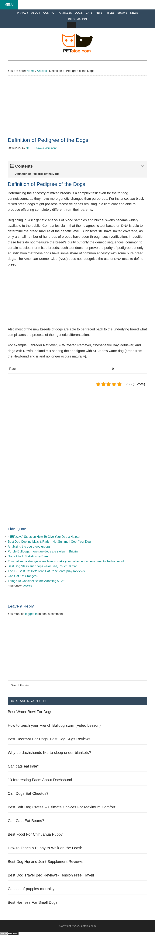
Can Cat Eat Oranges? (23, 576)
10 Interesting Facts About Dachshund (40, 780)
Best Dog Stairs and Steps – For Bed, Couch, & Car (42, 566)
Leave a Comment (45, 147)
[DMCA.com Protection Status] (9, 934)
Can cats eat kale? (23, 766)
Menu (9, 4)
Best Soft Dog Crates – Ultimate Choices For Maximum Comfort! (62, 807)
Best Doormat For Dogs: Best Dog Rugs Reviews (49, 739)
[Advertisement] (77, 109)
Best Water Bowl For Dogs (30, 712)
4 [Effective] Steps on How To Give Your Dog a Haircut (44, 536)
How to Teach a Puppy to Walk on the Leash (45, 848)
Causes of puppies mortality (31, 889)
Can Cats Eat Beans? (26, 821)
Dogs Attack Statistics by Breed (29, 556)
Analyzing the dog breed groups (29, 546)
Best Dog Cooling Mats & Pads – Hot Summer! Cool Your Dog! (49, 541)
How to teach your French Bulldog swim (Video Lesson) (54, 725)
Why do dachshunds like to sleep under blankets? (49, 753)
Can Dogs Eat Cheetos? (28, 793)
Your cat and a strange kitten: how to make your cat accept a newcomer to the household (67, 561)
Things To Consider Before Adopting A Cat (36, 581)
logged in (31, 613)
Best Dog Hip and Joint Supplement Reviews (45, 861)
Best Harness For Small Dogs (32, 902)
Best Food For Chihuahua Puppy (35, 834)
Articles (27, 585)
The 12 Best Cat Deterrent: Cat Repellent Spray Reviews (46, 571)
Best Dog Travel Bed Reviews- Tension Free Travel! (51, 875)
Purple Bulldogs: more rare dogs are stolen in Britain (43, 551)
